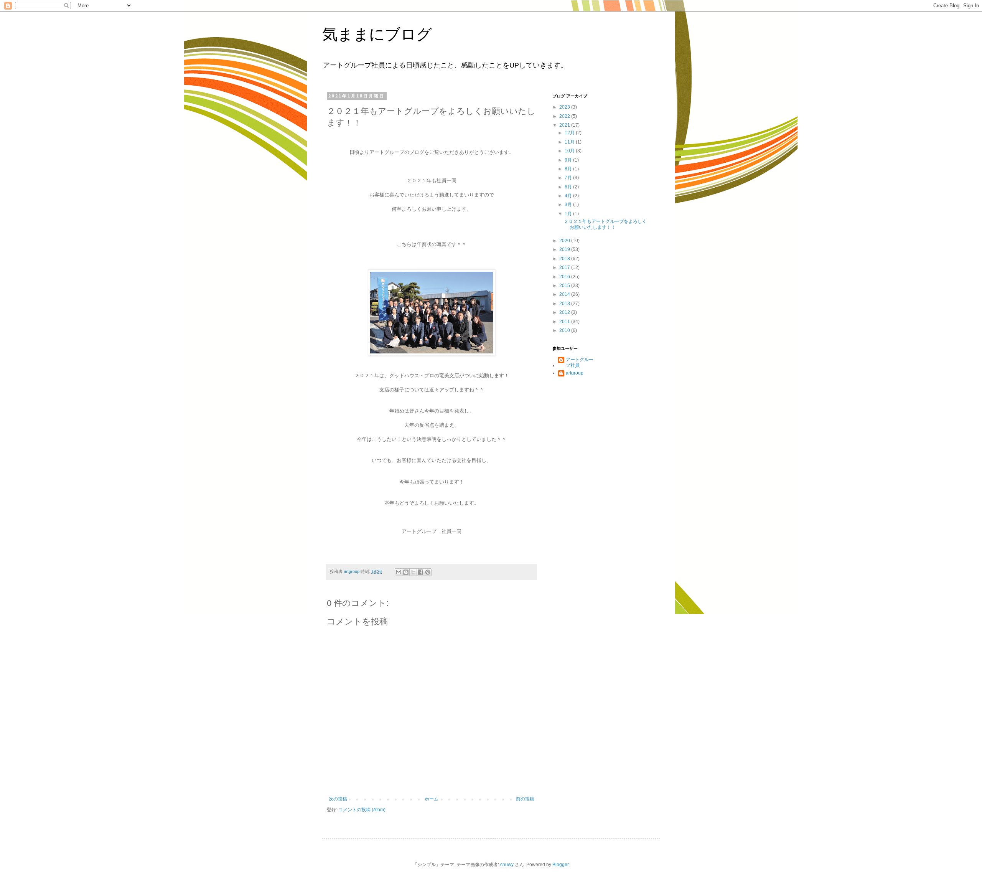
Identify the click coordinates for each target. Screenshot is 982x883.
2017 (565, 267)
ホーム (431, 799)
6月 (569, 187)
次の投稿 (338, 799)
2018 (565, 258)
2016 (565, 276)
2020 (565, 240)
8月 (569, 169)
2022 (565, 116)
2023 (565, 107)
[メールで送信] (398, 572)
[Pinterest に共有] (428, 572)
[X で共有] (413, 572)
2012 (565, 312)
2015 (565, 285)
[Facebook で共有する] (420, 572)
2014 (565, 294)
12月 (570, 132)
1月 (569, 213)
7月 (569, 177)
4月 (569, 195)
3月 (569, 204)
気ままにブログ (377, 34)
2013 (565, 303)
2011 (565, 321)
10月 (570, 150)
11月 (570, 142)
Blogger (560, 864)
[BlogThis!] (406, 572)
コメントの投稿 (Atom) (362, 809)
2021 (565, 125)
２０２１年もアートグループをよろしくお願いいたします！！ (605, 224)
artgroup (574, 373)
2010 (565, 330)
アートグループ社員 (579, 362)
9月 (569, 160)
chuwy (507, 864)
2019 (565, 249)
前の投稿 (525, 799)
